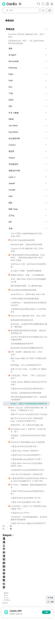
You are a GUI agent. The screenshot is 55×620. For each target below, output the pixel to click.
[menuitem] (26, 35)
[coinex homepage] (10, 4)
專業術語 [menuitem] (9, 20)
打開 (46, 612)
